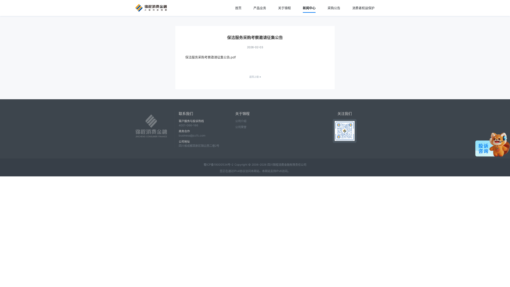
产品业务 (259, 8)
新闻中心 (309, 8)
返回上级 (254, 76)
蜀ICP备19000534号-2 (218, 164)
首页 (238, 8)
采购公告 (334, 8)
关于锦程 (284, 8)
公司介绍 (240, 121)
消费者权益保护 (363, 8)
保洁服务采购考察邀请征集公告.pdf (210, 57)
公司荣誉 (240, 127)
